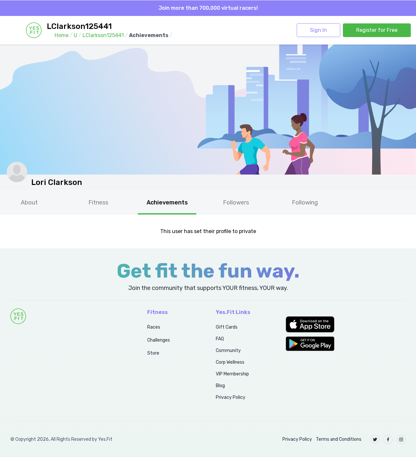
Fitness (98, 202)
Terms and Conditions (338, 439)
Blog (220, 385)
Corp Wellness (230, 362)
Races (153, 327)
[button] (346, 324)
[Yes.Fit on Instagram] (401, 439)
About (29, 202)
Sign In (318, 30)
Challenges (158, 340)
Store (153, 353)
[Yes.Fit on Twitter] (375, 439)
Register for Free (376, 30)
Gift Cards (227, 327)
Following (305, 202)
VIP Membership (232, 374)
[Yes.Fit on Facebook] (388, 439)
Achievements (167, 202)
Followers (236, 202)
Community (228, 350)
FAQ (220, 339)
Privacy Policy (230, 397)
